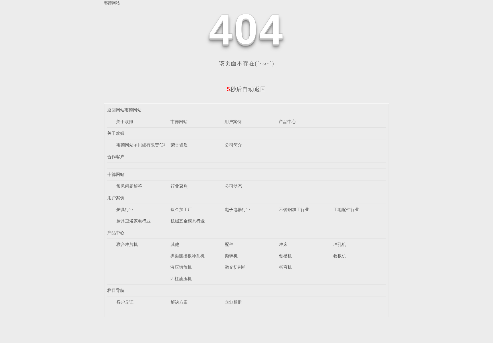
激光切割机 (235, 267)
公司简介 (233, 145)
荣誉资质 (179, 145)
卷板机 (339, 255)
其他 (175, 244)
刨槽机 (285, 255)
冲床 (283, 244)
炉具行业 (125, 209)
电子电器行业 (237, 209)
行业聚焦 (179, 186)
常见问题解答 (129, 186)
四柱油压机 (181, 278)
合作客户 (115, 156)
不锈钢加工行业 (294, 209)
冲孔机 (339, 244)
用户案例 (233, 121)
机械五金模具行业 (188, 220)
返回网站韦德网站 (124, 109)
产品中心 (287, 121)
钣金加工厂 (181, 209)
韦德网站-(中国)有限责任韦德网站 (148, 145)
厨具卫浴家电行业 (133, 220)
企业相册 (233, 302)
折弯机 (285, 267)
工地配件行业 (346, 209)
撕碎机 (231, 255)
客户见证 (125, 302)
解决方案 (179, 302)
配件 (229, 244)
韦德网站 (112, 3)
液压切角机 (181, 267)
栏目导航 (115, 290)
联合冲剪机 (127, 244)
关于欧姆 (124, 121)
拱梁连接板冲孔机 (187, 255)
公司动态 (233, 186)
